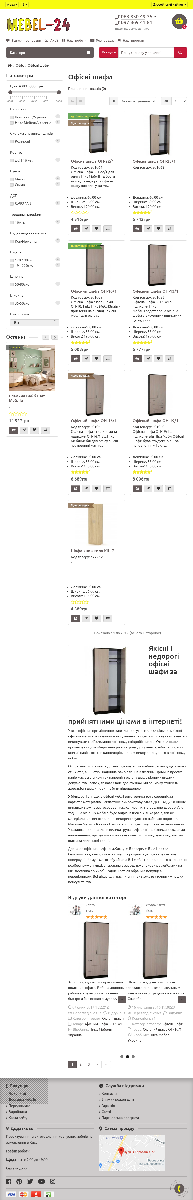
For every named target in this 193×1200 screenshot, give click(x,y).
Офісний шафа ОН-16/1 (94, 420)
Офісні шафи (113, 1018)
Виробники (18, 1112)
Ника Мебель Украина (37, 122)
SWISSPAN (37, 203)
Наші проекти (133, 40)
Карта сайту (18, 1118)
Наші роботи (77, 40)
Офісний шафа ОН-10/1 (94, 291)
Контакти (109, 1093)
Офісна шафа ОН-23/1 (154, 161)
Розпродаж (105, 40)
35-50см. (37, 303)
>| (106, 1064)
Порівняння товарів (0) (87, 89)
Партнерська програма (120, 1118)
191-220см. (37, 265)
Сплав (37, 184)
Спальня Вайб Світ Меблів (27, 398)
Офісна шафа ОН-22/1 (92, 161)
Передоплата (19, 1105)
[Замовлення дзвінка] (179, 1189)
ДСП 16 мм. (37, 160)
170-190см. (37, 260)
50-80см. (37, 284)
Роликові (37, 141)
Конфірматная (37, 241)
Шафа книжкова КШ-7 (92, 550)
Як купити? (17, 1093)
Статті (106, 1112)
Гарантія (108, 1105)
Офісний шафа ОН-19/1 (155, 420)
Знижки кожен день (118, 1099)
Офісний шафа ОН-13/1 (155, 291)
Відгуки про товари (26, 40)
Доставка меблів (22, 1099)
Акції (54, 40)
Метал (37, 179)
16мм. (37, 222)
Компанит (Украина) (37, 117)
